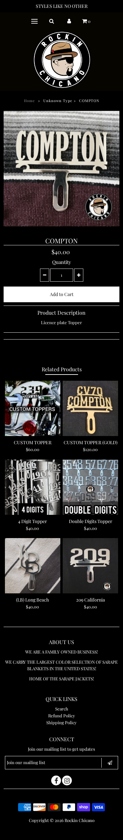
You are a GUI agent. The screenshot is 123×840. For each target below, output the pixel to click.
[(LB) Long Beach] (32, 565)
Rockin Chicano (79, 820)
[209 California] (90, 565)
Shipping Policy (61, 722)
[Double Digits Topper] (90, 487)
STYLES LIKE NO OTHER (62, 6)
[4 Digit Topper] (32, 487)
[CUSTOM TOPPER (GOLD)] (90, 408)
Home (29, 100)
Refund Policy (61, 715)
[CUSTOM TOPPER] (32, 408)
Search (61, 708)
